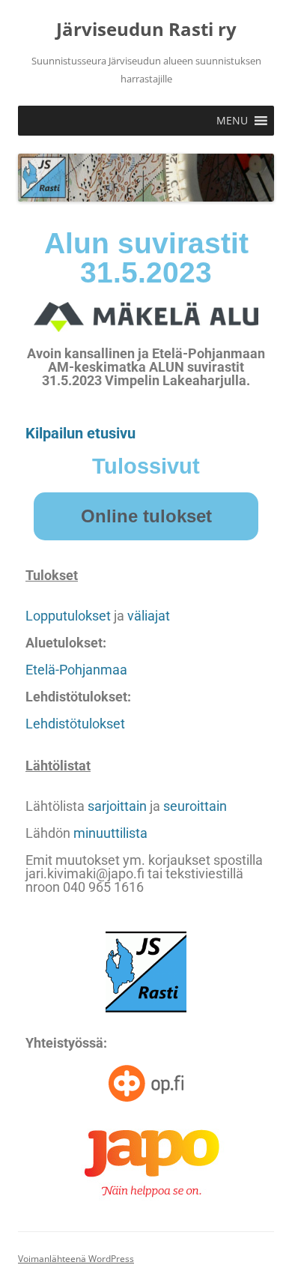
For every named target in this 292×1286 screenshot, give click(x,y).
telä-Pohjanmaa (80, 669)
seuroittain (195, 806)
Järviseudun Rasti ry (146, 29)
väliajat (148, 616)
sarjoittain (117, 806)
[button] (232, 121)
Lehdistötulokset (75, 723)
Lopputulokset (68, 616)
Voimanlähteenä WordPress (76, 1258)
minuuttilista (110, 833)
